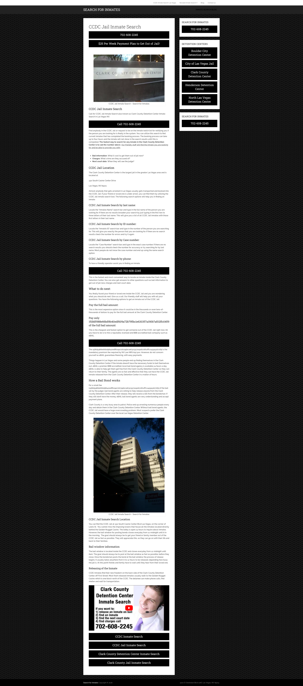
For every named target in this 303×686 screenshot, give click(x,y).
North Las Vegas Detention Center (199, 100)
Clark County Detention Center (199, 74)
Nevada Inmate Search (188, 3)
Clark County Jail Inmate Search (129, 663)
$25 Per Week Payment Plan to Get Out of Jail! (129, 43)
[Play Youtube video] (129, 607)
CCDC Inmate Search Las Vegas (164, 3)
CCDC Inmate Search (129, 636)
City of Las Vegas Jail (199, 63)
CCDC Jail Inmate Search (129, 645)
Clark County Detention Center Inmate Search (129, 654)
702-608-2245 (129, 35)
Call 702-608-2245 (129, 124)
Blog (202, 3)
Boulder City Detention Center (199, 53)
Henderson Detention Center (199, 87)
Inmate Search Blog (206, 10)
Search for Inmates (101, 9)
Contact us (212, 3)
